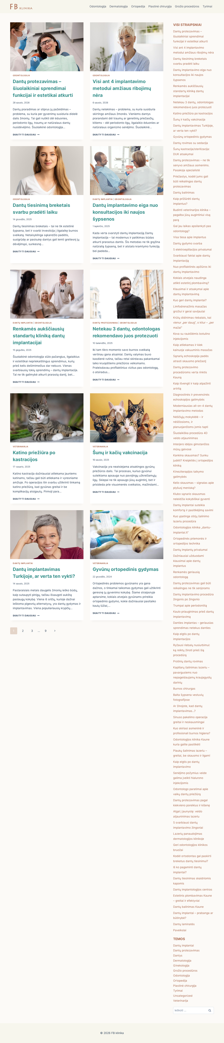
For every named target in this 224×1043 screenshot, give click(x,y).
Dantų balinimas (183, 192)
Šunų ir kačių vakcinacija (120, 452)
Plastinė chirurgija (160, 6)
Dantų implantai (103, 199)
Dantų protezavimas (105, 323)
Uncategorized (183, 995)
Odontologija (98, 6)
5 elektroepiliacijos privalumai (192, 249)
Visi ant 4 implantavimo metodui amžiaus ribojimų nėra (122, 88)
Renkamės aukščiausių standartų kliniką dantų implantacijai (39, 335)
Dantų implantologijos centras (192, 889)
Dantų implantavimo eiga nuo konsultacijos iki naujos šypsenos (125, 212)
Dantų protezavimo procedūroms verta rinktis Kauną (190, 372)
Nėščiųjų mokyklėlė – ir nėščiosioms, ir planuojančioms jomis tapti (190, 422)
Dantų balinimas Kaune (188, 906)
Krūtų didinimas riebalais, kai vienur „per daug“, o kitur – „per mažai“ (193, 322)
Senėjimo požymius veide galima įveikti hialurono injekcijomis (190, 778)
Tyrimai (207, 6)
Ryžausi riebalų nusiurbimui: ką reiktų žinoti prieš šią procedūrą (191, 650)
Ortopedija (138, 6)
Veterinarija (20, 446)
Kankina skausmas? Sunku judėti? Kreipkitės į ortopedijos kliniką (193, 460)
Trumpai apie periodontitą (190, 605)
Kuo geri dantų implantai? (190, 300)
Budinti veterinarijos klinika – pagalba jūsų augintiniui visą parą (192, 215)
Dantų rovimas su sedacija (190, 143)
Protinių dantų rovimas (188, 661)
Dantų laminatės (184, 924)
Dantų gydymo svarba (187, 243)
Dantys (177, 955)
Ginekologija (181, 965)
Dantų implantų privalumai (190, 549)
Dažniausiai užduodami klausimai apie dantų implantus (188, 560)
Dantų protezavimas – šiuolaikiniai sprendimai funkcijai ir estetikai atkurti (43, 88)
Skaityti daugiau (26, 134)
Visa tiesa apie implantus (189, 237)
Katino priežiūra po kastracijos (193, 113)
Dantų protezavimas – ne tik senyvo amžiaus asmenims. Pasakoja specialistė (191, 165)
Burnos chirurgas (184, 688)
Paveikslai (179, 930)
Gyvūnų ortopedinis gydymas (126, 569)
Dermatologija (119, 6)
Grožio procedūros (187, 6)
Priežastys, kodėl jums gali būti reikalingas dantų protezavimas (190, 181)
